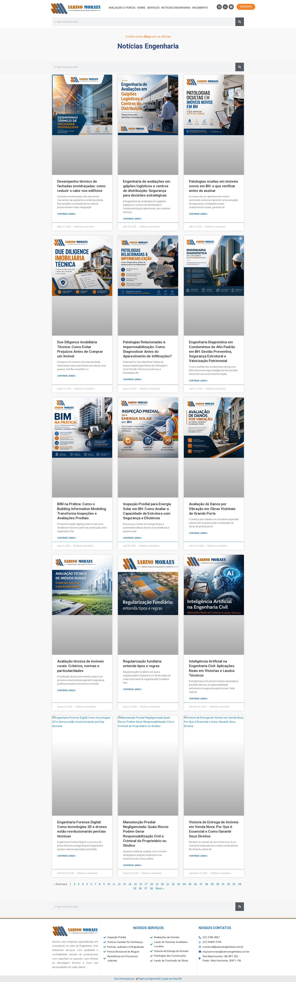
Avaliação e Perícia (122, 7)
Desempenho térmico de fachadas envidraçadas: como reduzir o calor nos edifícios (81, 186)
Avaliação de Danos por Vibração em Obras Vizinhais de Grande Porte (212, 508)
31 (223, 884)
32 (228, 884)
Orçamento (200, 7)
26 (195, 884)
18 (151, 884)
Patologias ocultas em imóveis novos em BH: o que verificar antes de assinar (213, 186)
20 (162, 884)
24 (184, 884)
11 (114, 884)
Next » (160, 888)
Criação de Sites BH (171, 978)
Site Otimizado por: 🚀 (126, 978)
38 (151, 888)
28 (206, 884)
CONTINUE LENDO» (66, 214)
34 (239, 884)
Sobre (141, 7)
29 (212, 884)
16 (140, 884)
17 (146, 884)
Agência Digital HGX (149, 978)
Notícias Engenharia (175, 7)
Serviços (153, 7)
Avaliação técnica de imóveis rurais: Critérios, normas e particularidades (80, 666)
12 (119, 884)
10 (108, 884)
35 (134, 888)
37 (145, 888)
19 (157, 884)
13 (124, 884)
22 (173, 884)
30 (217, 884)
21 (167, 884)
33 (234, 884)
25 (190, 884)
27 (201, 884)
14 (129, 884)
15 (135, 884)
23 (178, 884)
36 (140, 888)
